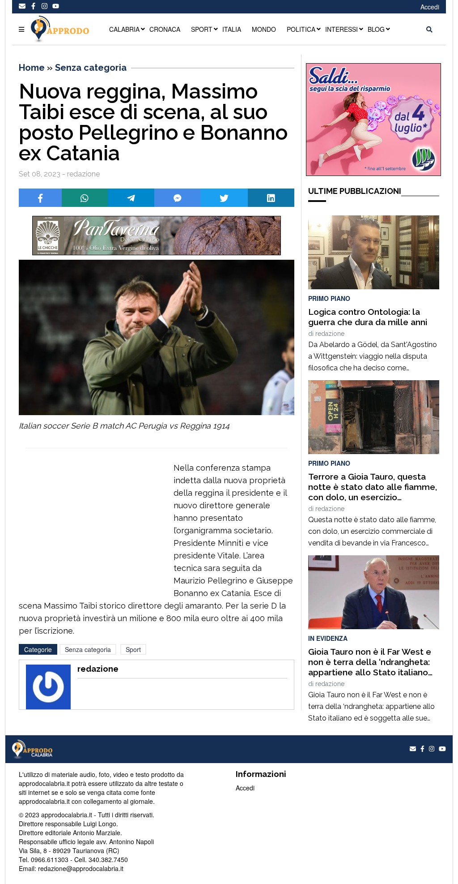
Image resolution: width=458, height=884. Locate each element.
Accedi (429, 6)
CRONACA (164, 29)
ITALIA (231, 29)
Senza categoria (91, 67)
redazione (329, 333)
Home (32, 67)
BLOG (376, 29)
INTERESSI (341, 29)
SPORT (201, 29)
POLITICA (301, 29)
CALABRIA (124, 29)
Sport (133, 649)
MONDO (264, 29)
